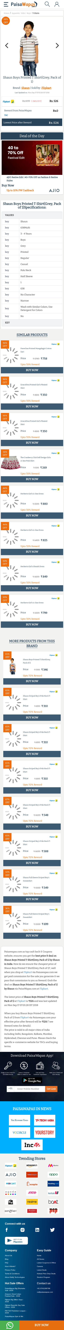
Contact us (44, 1283)
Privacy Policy (10, 1270)
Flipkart (46, 87)
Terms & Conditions (12, 1274)
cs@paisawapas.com (45, 1292)
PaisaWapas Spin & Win (14, 1316)
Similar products (32, 335)
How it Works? (10, 1266)
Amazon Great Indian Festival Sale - (13, 1295)
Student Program (43, 1277)
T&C (6, 115)
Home (39, 1255)
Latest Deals (41, 1270)
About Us (8, 1255)
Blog (6, 1259)
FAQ (6, 1263)
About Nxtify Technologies (15, 1277)
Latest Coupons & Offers (46, 1263)
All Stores (40, 1259)
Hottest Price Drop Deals (46, 1274)
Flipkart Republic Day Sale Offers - (15, 1306)
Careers (40, 1266)
